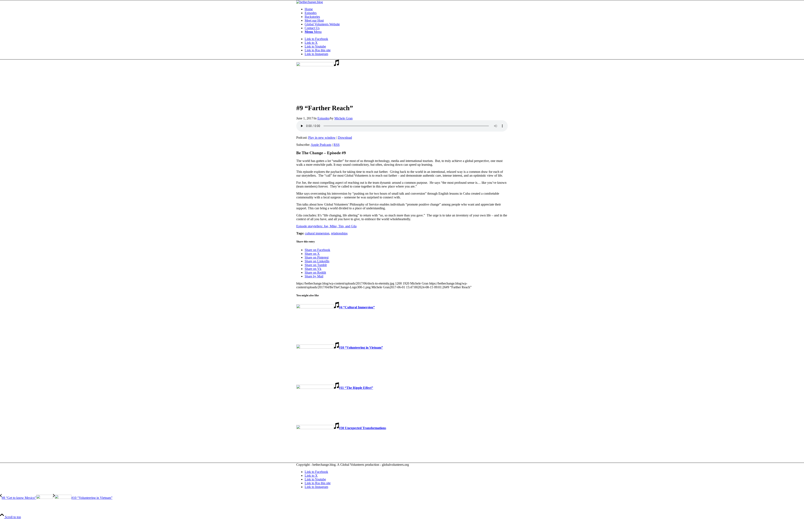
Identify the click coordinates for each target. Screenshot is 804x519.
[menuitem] (406, 9)
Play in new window (322, 137)
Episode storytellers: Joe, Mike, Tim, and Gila (326, 226)
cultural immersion (317, 233)
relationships (339, 233)
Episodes (323, 118)
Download (345, 137)
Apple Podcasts (321, 144)
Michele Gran (343, 118)
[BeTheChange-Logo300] (309, 2)
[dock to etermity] (317, 65)
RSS (337, 144)
